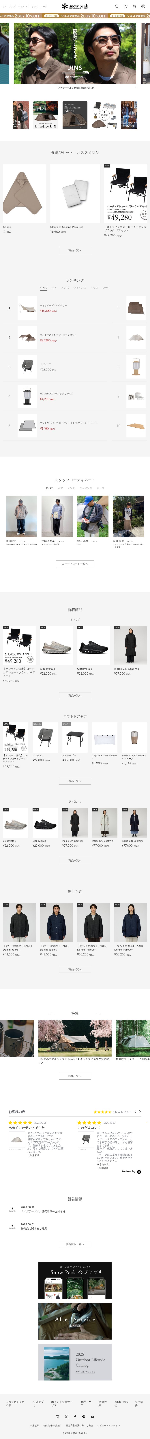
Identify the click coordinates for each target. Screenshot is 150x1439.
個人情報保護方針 (53, 1425)
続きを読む (103, 1164)
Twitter (66, 1417)
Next (140, 116)
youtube (92, 1417)
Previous (10, 116)
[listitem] (36, 1138)
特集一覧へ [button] (75, 1075)
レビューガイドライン (108, 1425)
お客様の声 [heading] (17, 1111)
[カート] (134, 6)
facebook (75, 1417)
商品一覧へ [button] (75, 250)
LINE (84, 1417)
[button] (135, 1111)
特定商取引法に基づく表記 (79, 1425)
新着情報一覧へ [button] (75, 1244)
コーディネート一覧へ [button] (75, 563)
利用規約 (34, 1425)
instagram (57, 1417)
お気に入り (125, 8)
